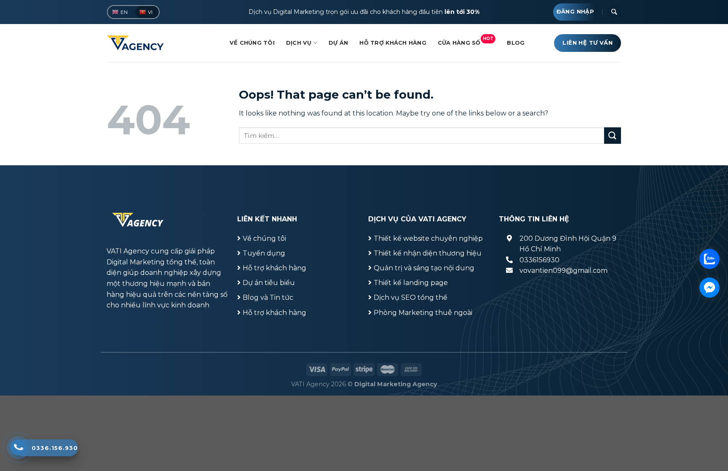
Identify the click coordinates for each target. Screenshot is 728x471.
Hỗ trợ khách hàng (392, 43)
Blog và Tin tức (268, 297)
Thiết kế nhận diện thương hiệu (428, 253)
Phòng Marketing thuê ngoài (423, 313)
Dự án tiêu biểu (269, 283)
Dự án (338, 43)
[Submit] (612, 135)
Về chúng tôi (252, 43)
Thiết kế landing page (411, 283)
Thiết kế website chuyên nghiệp (428, 238)
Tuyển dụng (264, 253)
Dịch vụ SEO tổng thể (410, 297)
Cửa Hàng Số (466, 41)
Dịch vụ (299, 43)
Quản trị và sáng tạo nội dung (424, 268)
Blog (516, 43)
